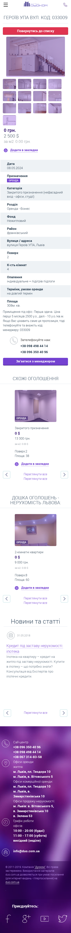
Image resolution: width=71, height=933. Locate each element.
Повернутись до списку (35, 31)
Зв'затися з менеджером (35, 361)
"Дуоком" (39, 867)
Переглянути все (35, 474)
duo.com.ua (12, 882)
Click (5, 5)
